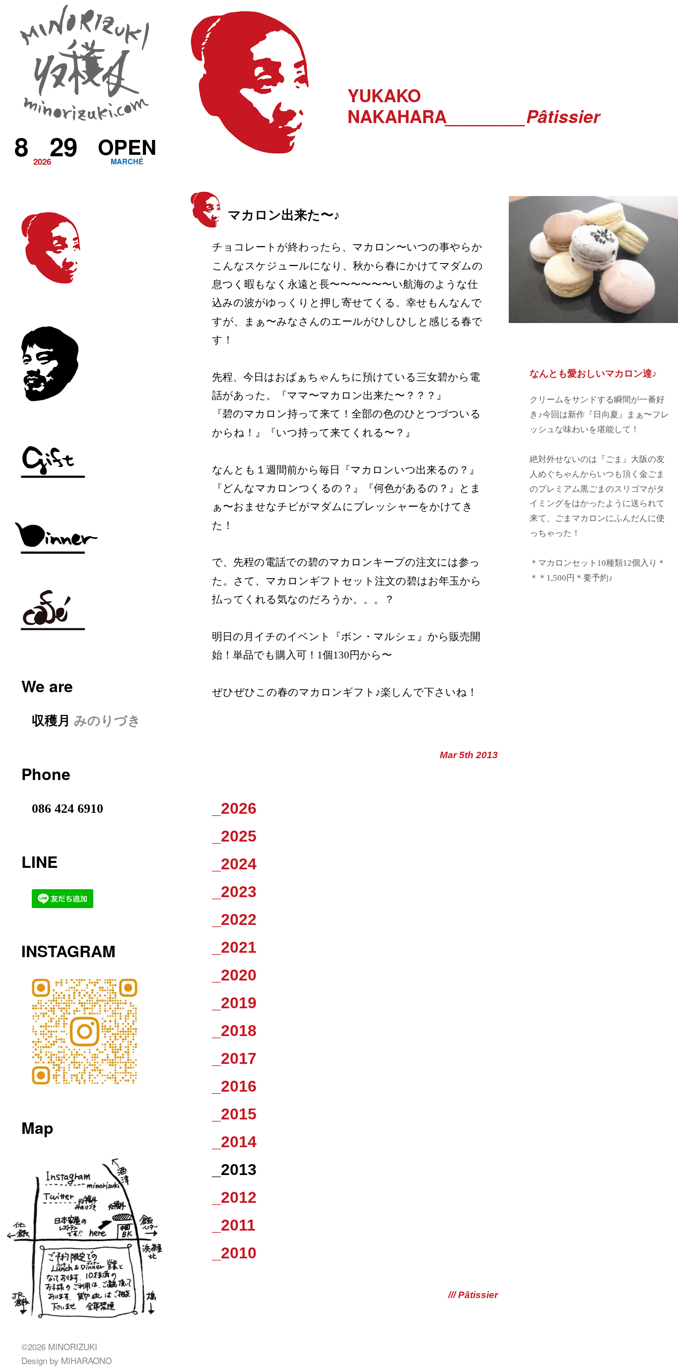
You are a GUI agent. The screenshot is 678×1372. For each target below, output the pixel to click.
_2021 (234, 947)
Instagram (68, 950)
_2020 (234, 975)
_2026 (234, 808)
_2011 (234, 1225)
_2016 (234, 1086)
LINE (39, 861)
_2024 (234, 864)
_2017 (234, 1058)
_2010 (234, 1253)
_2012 (234, 1197)
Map (37, 1127)
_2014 (234, 1142)
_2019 (234, 1003)
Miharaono (86, 1360)
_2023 (234, 892)
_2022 (234, 919)
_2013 (234, 1169)
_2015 (234, 1114)
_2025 (234, 836)
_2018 (234, 1031)
